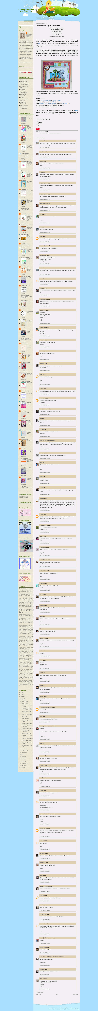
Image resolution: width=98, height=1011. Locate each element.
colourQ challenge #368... (28, 355)
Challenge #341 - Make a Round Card (30, 201)
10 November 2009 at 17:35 (45, 232)
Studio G (21, 676)
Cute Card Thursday (25, 276)
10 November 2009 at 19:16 (45, 494)
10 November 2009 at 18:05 (45, 323)
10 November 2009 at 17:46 (45, 251)
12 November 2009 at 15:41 (45, 974)
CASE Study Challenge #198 (26, 487)
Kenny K (30, 629)
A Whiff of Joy (24, 716)
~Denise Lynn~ (44, 203)
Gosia (41, 476)
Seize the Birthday (25, 125)
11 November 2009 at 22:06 (45, 919)
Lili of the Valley (27, 632)
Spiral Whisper (28, 670)
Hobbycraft (24, 626)
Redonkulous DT (27, 659)
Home (39, 17)
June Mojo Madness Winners (29, 331)
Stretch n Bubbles (28, 674)
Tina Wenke (27, 680)
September (24, 750)
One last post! (29, 277)
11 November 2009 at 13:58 (45, 891)
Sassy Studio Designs (28, 663)
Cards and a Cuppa (24, 84)
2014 (22, 692)
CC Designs (27, 599)
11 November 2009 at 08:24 (45, 882)
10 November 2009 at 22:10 (45, 668)
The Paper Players (25, 170)
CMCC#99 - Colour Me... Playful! (29, 404)
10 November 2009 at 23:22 (45, 739)
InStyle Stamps (28, 628)
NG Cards (22, 97)
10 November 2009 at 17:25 (45, 168)
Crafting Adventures (27, 9)
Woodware (31, 684)
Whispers (26, 684)
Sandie (41, 388)
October (23, 748)
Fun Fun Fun (29, 393)
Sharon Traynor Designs (46, 440)
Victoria (42, 605)
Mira (41, 227)
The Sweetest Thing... (25, 429)
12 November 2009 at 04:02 (45, 952)
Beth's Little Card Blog (24, 83)
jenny (41, 672)
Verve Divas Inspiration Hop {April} (29, 432)
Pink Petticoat (27, 654)
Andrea (42, 429)
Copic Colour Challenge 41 (27, 714)
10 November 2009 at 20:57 (45, 590)
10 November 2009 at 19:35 (45, 532)
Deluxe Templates (63, 1008)
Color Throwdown (24, 234)
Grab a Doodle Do (28, 622)
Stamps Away (30, 673)
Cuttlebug (28, 606)
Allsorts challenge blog (26, 115)
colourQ (22, 353)
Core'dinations (22, 603)
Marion (41, 696)
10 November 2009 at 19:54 (45, 543)
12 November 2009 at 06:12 (45, 965)
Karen (41, 594)
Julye (41, 875)
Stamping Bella (22, 673)
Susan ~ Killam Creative (46, 814)
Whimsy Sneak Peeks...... (27, 733)
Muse (22, 310)
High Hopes (30, 625)
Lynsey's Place (23, 94)
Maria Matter (43, 255)
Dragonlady (43, 547)
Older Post (75, 994)
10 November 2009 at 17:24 (45, 157)
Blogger (44, 17)
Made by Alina (23, 95)
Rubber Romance (23, 661)
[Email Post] (47, 131)
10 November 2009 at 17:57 (45, 284)
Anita (41, 650)
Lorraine (42, 853)
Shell (41, 628)
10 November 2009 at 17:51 (45, 274)
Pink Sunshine (23, 102)
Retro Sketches (24, 343)
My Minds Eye (51, 132)
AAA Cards (23, 180)
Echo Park (28, 617)
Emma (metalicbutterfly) (46, 726)
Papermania (22, 645)
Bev (41, 172)
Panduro (30, 644)
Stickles (22, 674)
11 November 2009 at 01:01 (45, 795)
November (24, 703)
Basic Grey (28, 594)
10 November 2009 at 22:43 (45, 703)
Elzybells (29, 618)
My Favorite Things (25, 295)
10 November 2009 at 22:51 (45, 712)
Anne (41, 487)
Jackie (41, 340)
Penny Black (21, 648)
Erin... (41, 140)
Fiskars (20, 621)
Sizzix (24, 667)
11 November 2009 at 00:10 (45, 786)
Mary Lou (42, 978)
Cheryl (41, 790)
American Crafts (30, 591)
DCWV (21, 609)
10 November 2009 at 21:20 (45, 624)
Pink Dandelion (44, 409)
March (23, 761)
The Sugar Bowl (24, 372)
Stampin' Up (28, 672)
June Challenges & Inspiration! (29, 227)
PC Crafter (30, 645)
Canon (20, 599)
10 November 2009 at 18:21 (45, 370)
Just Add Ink (23, 134)
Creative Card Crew (25, 362)
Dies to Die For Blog (24, 86)
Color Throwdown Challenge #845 (30, 236)
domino (42, 453)
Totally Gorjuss (24, 448)
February (23, 763)
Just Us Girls (24, 144)
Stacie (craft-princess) (45, 938)
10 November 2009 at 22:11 (45, 681)
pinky (41, 536)
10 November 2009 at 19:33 (45, 521)
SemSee (42, 498)
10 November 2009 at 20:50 (45, 579)
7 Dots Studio (29, 588)
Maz (41, 418)
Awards (22, 594)
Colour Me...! (23, 401)
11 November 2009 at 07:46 (45, 871)
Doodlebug (28, 615)
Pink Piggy (22, 100)
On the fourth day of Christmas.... (49, 25)
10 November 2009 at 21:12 (45, 601)
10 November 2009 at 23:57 (45, 761)
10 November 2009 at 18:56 (45, 436)
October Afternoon (23, 644)
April (23, 759)
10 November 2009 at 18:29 (45, 384)
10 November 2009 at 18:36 (45, 394)
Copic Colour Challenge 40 (27, 723)
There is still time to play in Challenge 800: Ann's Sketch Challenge (29, 174)
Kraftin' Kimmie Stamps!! (26, 224)
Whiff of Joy (23, 411)
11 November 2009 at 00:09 (45, 773)
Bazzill (20, 595)
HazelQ (42, 778)
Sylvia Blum (43, 327)
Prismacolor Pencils (27, 656)
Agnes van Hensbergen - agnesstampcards (51, 956)
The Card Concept (25, 213)
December (24, 701)
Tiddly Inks (21, 680)
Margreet (42, 363)
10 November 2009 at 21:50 (45, 646)
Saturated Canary (24, 665)
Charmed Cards (22, 601)
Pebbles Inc (29, 647)
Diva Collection (21, 615)
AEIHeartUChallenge (25, 381)
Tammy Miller (43, 947)
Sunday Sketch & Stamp (26, 467)
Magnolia (25, 633)
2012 (22, 694)
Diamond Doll (43, 765)
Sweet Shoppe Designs (25, 677)
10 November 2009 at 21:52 (45, 656)
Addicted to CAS (24, 189)
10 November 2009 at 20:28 (45, 566)
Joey (41, 236)
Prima (20, 656)
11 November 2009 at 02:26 (45, 836)
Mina (41, 743)
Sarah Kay (29, 662)
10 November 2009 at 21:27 (45, 634)
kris (41, 685)
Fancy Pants (29, 619)
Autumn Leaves (30, 592)
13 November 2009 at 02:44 (45, 988)
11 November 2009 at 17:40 (45, 910)
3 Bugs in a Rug (22, 588)
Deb (41, 267)
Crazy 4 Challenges (25, 266)
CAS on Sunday (24, 199)
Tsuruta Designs (23, 108)
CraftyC (42, 583)
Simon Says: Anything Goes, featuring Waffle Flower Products (26, 157)
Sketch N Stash (24, 439)
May (23, 758)
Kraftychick (43, 923)
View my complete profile (25, 62)
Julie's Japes (22, 89)
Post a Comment (39, 992)
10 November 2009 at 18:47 (45, 414)
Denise (41, 799)
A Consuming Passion (46, 707)
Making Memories (28, 634)
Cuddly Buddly (22, 606)
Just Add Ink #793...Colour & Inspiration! (30, 137)
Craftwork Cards (29, 605)
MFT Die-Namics (29, 637)
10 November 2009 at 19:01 (45, 458)
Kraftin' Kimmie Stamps (24, 630)
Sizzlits (28, 667)
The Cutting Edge (24, 458)
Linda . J (42, 638)
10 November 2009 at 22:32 (45, 692)
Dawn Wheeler (43, 559)
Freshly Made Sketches (26, 161)
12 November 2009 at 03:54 (45, 943)
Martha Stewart (22, 636)
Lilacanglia (42, 310)
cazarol (42, 278)
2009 (22, 699)
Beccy (41, 214)
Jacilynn (42, 969)
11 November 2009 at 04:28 (45, 849)
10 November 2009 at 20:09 (45, 555)
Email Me (51, 17)
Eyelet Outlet (21, 619)
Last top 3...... (29, 440)
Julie (41, 716)
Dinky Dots (30, 614)
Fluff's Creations (23, 87)
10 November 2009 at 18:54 (45, 425)
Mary (41, 462)
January (23, 765)
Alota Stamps (25, 590)
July (22, 754)
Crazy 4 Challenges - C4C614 (29, 269)
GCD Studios (26, 621)
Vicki (41, 374)
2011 (22, 696)
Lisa (41, 616)
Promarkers (22, 658)
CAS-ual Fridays (24, 300)
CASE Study (23, 486)
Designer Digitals (29, 609)
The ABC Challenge (25, 338)
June (23, 756)
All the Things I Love (24, 81)
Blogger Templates (51, 1008)
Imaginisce (30, 626)
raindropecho (43, 828)
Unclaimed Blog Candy (26, 740)
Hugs (28, 412)
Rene (41, 660)
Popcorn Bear (21, 655)
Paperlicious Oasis (24, 99)
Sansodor (21, 662)
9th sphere (77, 1008)
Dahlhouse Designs (25, 208)
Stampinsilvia (43, 299)
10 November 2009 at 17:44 (45, 241)
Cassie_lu (42, 151)
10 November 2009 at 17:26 (45, 179)
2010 (22, 698)
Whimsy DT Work (58, 132)
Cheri (41, 905)
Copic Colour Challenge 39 (27, 728)
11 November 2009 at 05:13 (45, 858)
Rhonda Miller (43, 245)
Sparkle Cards (23, 103)
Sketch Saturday (24, 243)
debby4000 (42, 862)
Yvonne (42, 288)
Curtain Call (23, 319)
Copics (29, 602)
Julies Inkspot (23, 91)
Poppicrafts (28, 655)
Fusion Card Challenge (26, 257)
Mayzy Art (29, 636)
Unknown (42, 398)
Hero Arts (25, 625)
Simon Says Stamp (25, 718)
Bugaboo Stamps (28, 598)
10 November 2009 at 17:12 (45, 147)
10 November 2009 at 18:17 (45, 346)
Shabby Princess (26, 666)
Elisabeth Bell (22, 618)
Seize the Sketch (24, 477)
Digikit (25, 614)
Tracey (41, 756)
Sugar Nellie (28, 676)
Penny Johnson (29, 648)
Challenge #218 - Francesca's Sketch (30, 470)
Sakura (30, 661)
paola (41, 351)
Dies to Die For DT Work (44, 132)
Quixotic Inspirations (25, 420)
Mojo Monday (24, 329)
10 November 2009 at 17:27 (45, 190)
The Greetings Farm (24, 678)
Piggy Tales (29, 651)
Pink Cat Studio (22, 652)
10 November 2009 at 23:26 (45, 751)
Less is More (23, 248)
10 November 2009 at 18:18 (45, 359)
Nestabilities (28, 643)
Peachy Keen (22, 647)
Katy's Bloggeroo (23, 92)
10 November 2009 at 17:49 (45, 263)
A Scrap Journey (23, 79)
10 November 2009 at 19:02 (45, 472)
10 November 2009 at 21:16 (45, 612)
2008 (22, 767)
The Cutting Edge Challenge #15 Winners (30, 460)
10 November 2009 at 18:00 (45, 306)
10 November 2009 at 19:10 (45, 483)
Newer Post (38, 994)
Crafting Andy (43, 525)
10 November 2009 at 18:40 (45, 405)
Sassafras (21, 663)
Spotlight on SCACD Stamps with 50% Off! (30, 422)
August (23, 752)
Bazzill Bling (27, 595)
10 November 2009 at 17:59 (45, 295)
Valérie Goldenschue (45, 886)
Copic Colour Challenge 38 (27, 738)
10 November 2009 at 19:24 (45, 510)
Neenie (41, 514)
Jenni (41, 161)
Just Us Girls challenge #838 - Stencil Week (30, 146)
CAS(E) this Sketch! (25, 285)
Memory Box (21, 637)
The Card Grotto (23, 107)
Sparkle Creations (24, 105)
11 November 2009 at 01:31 (45, 824)
